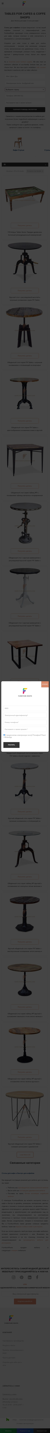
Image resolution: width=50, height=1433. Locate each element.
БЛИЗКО (45, 684)
